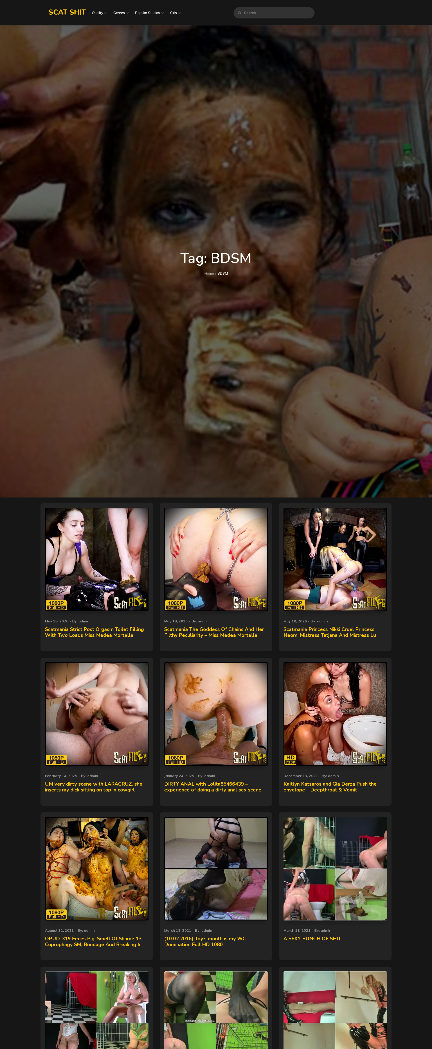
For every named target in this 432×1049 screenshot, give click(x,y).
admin (84, 621)
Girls (173, 12)
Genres (119, 12)
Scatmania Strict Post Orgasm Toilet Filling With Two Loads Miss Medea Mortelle (94, 632)
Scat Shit (67, 12)
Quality (97, 12)
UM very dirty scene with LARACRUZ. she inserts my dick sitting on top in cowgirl (93, 787)
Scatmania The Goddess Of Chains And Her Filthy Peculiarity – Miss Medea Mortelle (214, 632)
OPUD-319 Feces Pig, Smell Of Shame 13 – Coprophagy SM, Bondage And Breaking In (95, 941)
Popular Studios (147, 12)
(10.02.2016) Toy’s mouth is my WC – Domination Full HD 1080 (207, 941)
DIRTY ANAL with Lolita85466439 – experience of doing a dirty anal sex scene (212, 787)
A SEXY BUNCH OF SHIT (312, 938)
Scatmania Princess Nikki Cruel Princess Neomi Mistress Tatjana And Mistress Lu (330, 632)
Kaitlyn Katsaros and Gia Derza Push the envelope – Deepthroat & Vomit (330, 787)
